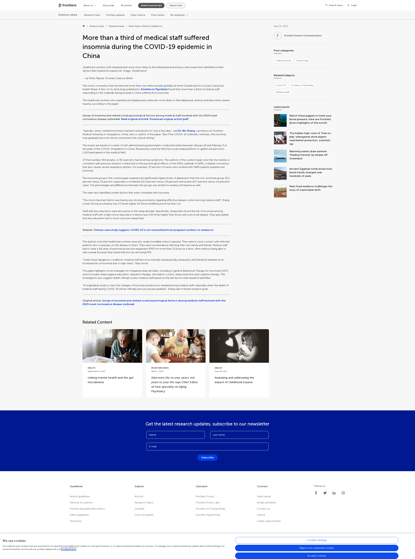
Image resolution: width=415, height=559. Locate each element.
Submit (261, 514)
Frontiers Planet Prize (208, 514)
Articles (139, 496)
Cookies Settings (317, 540)
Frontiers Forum (205, 496)
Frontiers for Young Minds (210, 508)
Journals (139, 508)
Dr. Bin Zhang (186, 130)
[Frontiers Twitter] (325, 493)
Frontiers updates (115, 15)
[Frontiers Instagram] (343, 493)
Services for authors (81, 502)
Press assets (158, 15)
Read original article (133, 119)
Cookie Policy (68, 549)
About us (88, 5)
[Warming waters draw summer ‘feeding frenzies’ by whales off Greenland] (281, 156)
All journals (108, 5)
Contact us (263, 508)
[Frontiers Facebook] (316, 493)
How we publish (144, 514)
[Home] (84, 26)
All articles (126, 5)
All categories (177, 15)
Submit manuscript (151, 5)
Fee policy (76, 521)
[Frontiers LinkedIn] (334, 493)
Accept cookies (317, 555)
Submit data (176, 5)
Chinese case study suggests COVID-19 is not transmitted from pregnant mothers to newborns (154, 229)
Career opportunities (269, 521)
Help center (264, 496)
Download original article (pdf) (169, 119)
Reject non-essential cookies (317, 547)
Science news (96, 26)
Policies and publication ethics (87, 508)
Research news (92, 15)
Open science (138, 15)
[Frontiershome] (68, 5)
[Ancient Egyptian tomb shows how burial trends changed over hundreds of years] (281, 174)
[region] (207, 546)
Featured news (116, 26)
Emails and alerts (266, 502)
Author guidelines (80, 496)
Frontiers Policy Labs (208, 502)
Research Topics (144, 502)
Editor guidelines (79, 514)
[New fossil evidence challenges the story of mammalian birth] (281, 191)
